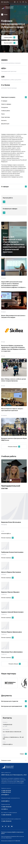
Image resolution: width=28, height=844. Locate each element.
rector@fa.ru (4, 809)
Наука (3, 114)
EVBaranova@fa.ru (8, 744)
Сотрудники (4, 107)
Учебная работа (8, 37)
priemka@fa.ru (5, 794)
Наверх (22, 753)
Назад (5, 14)
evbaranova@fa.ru (6, 533)
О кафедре (4, 100)
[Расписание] (15, 2)
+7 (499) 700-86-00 (6, 821)
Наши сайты (6, 2)
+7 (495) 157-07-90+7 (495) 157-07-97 (6, 791)
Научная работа (8, 42)
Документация (5, 123)
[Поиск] (20, 2)
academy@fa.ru (5, 801)
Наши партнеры (5, 117)
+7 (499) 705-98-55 (6, 814)
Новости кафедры (6, 104)
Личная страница (6, 537)
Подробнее (6, 480)
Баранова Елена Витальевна (11, 522)
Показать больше (12, 446)
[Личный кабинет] (17, 2)
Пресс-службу (20, 781)
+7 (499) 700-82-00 (6, 806)
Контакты (3, 120)
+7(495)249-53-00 (7, 724)
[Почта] (23, 2)
